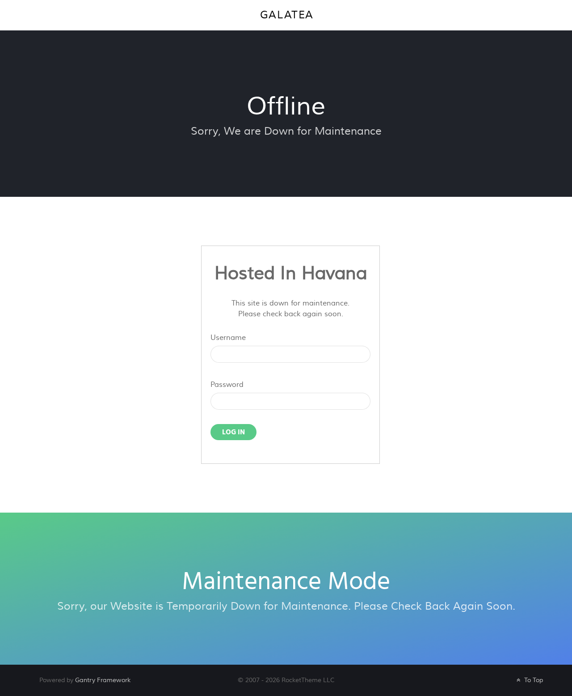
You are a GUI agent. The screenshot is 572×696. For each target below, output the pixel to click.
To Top (532, 680)
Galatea (287, 15)
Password (227, 384)
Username (228, 337)
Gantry (102, 680)
